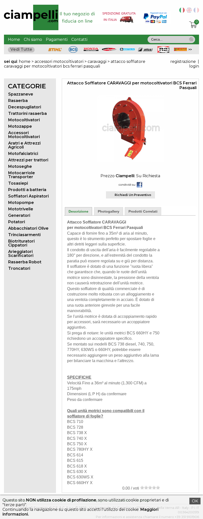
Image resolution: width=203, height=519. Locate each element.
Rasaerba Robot (24, 262)
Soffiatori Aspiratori (28, 196)
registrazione (183, 61)
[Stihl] (55, 51)
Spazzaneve (20, 94)
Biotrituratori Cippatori (21, 243)
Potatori (16, 222)
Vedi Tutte (21, 49)
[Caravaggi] (181, 49)
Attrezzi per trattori (28, 160)
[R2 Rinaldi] (163, 51)
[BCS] (73, 51)
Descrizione (78, 211)
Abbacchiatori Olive (28, 228)
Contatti (79, 39)
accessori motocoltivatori (59, 61)
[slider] (150, 488)
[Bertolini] (127, 49)
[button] (191, 39)
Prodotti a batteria (27, 189)
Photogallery (108, 211)
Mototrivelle (20, 209)
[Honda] (91, 49)
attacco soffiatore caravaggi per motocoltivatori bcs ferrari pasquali (74, 64)
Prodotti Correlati (142, 211)
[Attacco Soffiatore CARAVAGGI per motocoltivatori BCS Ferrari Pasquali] (130, 160)
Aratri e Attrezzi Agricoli (24, 145)
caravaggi (97, 61)
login (194, 66)
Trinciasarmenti (24, 234)
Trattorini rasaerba (27, 113)
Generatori (19, 215)
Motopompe (21, 202)
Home (14, 39)
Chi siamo (33, 39)
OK (195, 501)
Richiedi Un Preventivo (133, 195)
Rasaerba (18, 100)
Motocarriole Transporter (21, 175)
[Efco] (145, 50)
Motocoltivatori (24, 120)
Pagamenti (57, 39)
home (24, 61)
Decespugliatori (24, 107)
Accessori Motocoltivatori (24, 134)
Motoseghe (20, 166)
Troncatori (19, 268)
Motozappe (20, 126)
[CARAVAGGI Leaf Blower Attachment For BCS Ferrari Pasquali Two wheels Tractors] (188, 11)
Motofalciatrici (23, 153)
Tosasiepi (18, 183)
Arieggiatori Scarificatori (20, 253)
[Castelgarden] (109, 49)
